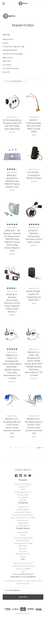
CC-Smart (7, 65)
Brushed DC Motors (23, 512)
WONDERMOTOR (10, 50)
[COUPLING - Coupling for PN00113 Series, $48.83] (34, 154)
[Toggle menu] (3, 3)
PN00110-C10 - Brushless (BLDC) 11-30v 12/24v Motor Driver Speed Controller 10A (12, 426)
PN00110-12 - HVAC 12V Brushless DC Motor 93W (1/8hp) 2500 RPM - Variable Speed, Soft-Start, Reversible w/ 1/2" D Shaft (12, 367)
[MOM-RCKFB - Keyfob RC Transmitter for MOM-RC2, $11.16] (34, 273)
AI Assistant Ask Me (23, 484)
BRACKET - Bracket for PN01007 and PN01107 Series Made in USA (12, 181)
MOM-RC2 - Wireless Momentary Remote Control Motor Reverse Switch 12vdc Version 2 (12, 303)
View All (6, 72)
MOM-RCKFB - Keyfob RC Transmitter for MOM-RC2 (33, 295)
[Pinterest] (25, 475)
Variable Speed (23, 526)
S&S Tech (7, 61)
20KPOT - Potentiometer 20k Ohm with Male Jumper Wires (33, 126)
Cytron (5, 43)
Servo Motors (23, 520)
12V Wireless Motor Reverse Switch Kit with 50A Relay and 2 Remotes (12, 124)
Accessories (23, 507)
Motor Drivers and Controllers (23, 518)
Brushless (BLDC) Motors (23, 515)
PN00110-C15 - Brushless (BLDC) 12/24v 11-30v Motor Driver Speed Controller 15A (34, 426)
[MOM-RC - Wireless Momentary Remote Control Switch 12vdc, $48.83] (34, 209)
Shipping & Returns (23, 492)
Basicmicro (8, 57)
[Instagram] (20, 475)
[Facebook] (16, 475)
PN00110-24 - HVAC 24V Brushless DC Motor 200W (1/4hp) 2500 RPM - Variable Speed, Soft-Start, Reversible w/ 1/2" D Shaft (33, 363)
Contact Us (23, 487)
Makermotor (8, 39)
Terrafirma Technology (12, 54)
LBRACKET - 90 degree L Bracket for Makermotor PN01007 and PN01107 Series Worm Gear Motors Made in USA (12, 240)
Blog (23, 489)
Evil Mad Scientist (11, 68)
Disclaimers (23, 497)
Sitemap (23, 500)
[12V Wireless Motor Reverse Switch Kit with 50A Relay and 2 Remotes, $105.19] (12, 102)
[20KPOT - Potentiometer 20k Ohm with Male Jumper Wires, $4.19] (34, 102)
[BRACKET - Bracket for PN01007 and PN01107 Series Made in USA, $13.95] (12, 154)
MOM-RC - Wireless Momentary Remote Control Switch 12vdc (34, 236)
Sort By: (7, 81)
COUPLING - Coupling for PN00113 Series (33, 175)
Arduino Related (23, 510)
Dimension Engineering (13, 46)
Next (39, 448)
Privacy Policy (23, 495)
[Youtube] (29, 475)
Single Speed (23, 523)
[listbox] (18, 81)
